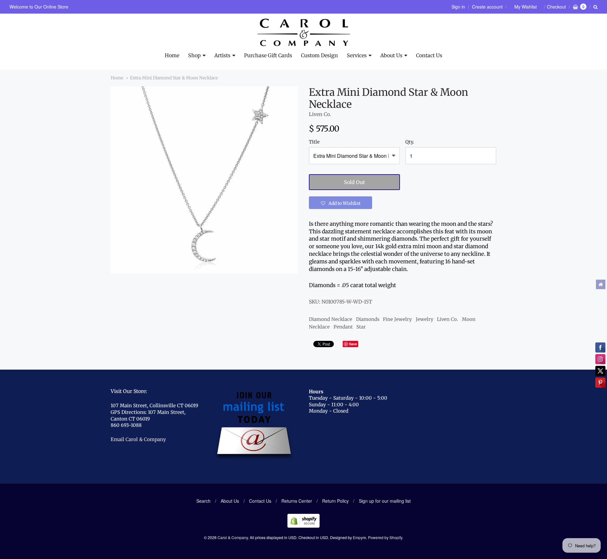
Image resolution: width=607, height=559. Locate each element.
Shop (194, 55)
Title (314, 142)
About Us (391, 55)
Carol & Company (233, 537)
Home (172, 55)
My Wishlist (525, 6)
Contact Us (429, 55)
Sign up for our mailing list (385, 501)
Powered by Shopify (385, 537)
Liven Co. (320, 114)
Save (353, 343)
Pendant (343, 327)
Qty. (409, 142)
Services (357, 55)
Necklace (319, 327)
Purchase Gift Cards (268, 55)
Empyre (359, 537)
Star (361, 327)
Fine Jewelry (397, 319)
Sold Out (354, 182)
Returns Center (296, 501)
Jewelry (424, 319)
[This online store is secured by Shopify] (303, 525)
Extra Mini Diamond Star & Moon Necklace (174, 78)
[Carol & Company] (303, 32)
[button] (340, 202)
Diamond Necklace (330, 319)
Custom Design (319, 55)
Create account (487, 6)
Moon (468, 319)
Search (203, 501)
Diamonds (367, 319)
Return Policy (335, 501)
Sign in (458, 6)
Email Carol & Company (138, 439)
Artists (222, 55)
